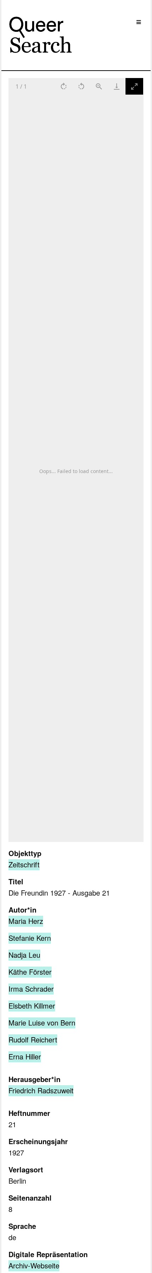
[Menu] (138, 22)
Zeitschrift (24, 864)
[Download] (117, 86)
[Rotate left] (81, 86)
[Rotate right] (64, 86)
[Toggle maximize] (135, 86)
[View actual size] (99, 86)
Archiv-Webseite (33, 1265)
